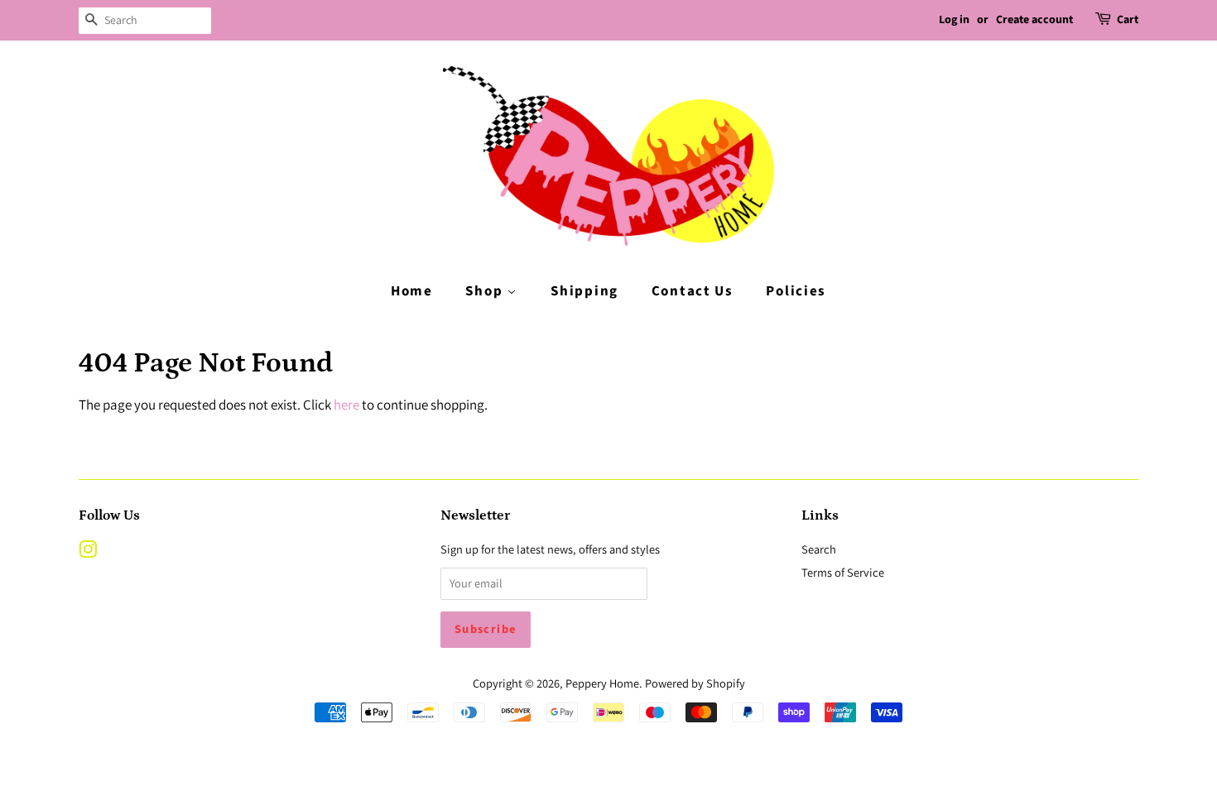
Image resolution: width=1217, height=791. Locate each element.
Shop (486, 291)
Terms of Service (842, 572)
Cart (1127, 20)
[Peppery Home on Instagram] (88, 552)
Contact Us (693, 291)
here (346, 405)
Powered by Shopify (695, 683)
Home (412, 291)
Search (818, 549)
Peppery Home (602, 683)
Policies (796, 291)
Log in (954, 20)
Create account (1034, 20)
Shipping (584, 291)
